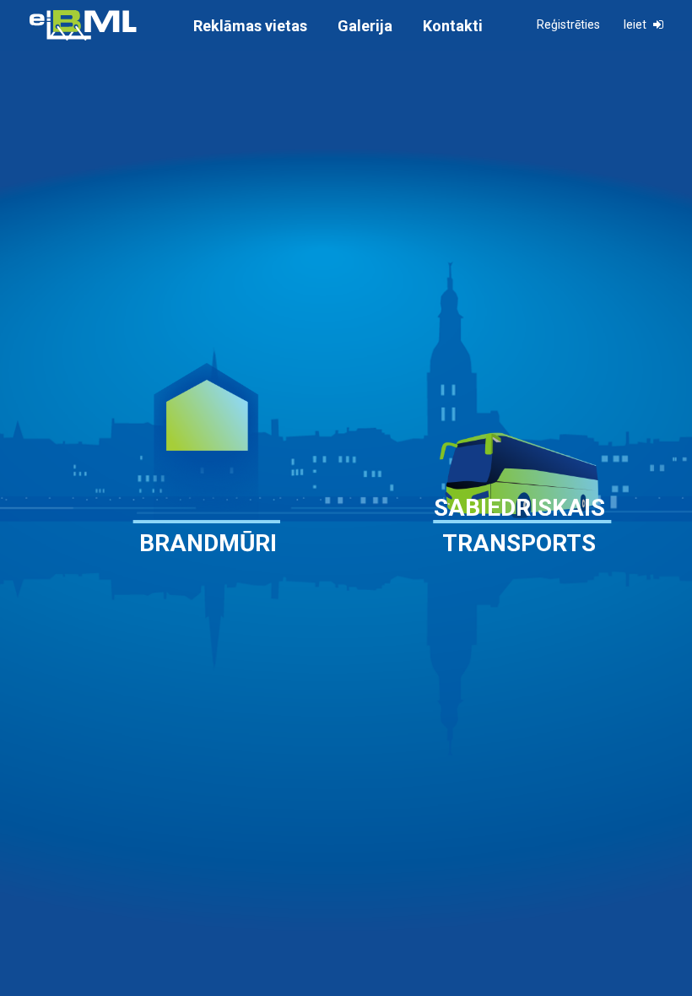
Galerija (365, 26)
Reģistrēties (568, 24)
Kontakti (453, 26)
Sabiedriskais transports (519, 525)
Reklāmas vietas (250, 26)
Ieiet (636, 24)
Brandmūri (208, 543)
